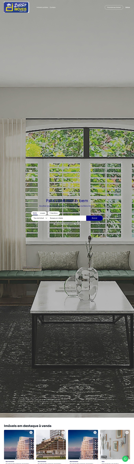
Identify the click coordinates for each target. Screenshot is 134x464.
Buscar (94, 218)
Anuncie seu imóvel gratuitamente (67, 224)
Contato (53, 7)
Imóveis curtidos (42, 7)
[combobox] (67, 218)
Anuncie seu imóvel (114, 7)
